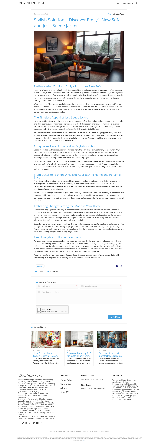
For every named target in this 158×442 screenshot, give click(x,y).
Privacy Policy (104, 431)
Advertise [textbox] (64, 388)
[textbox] (33, 3)
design (39, 266)
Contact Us (85, 431)
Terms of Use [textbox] (66, 384)
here (83, 440)
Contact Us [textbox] (65, 392)
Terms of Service (94, 431)
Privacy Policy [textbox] (66, 380)
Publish (116, 317)
